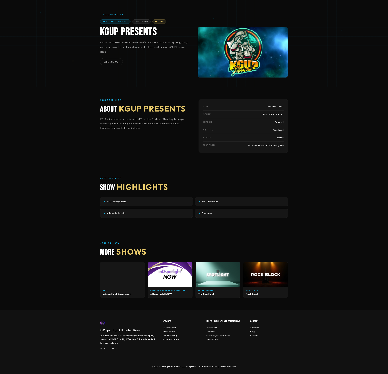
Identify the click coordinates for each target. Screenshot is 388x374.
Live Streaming (170, 335)
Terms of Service (228, 366)
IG (101, 348)
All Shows (111, 62)
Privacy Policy (210, 366)
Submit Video (212, 339)
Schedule (210, 331)
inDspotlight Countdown (218, 335)
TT (117, 348)
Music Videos (169, 331)
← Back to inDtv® (111, 15)
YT (105, 348)
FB (113, 348)
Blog (252, 331)
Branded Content (171, 339)
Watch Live (211, 327)
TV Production (169, 327)
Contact (254, 335)
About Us (254, 327)
